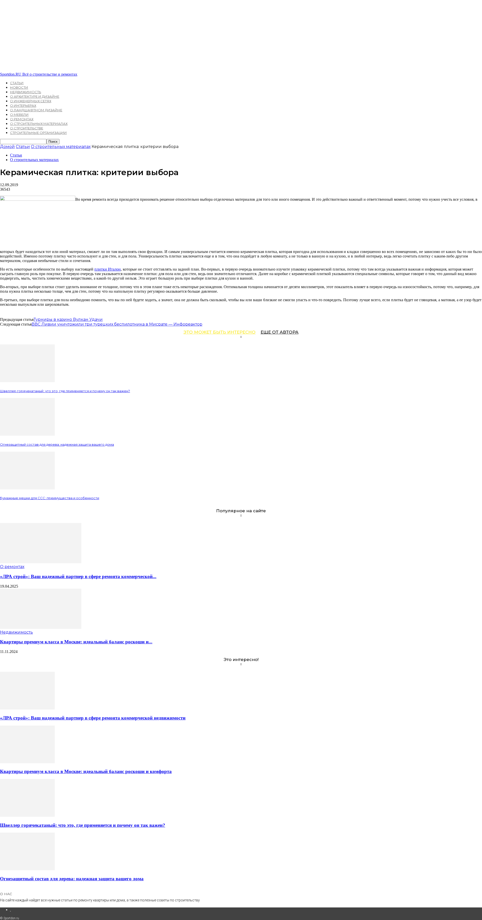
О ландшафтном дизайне (36, 110)
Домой (7, 146)
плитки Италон (107, 269)
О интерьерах (23, 106)
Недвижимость (25, 92)
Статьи (17, 83)
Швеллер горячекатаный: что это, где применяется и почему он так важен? (65, 391)
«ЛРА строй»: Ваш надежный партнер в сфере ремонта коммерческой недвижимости (93, 718)
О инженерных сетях (30, 101)
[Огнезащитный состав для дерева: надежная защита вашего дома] (27, 434)
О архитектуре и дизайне (34, 96)
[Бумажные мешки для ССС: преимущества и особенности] (27, 488)
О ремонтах (21, 119)
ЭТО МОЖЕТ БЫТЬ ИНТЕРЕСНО (220, 332)
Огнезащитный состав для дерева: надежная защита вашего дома (57, 444)
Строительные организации (38, 133)
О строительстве (26, 128)
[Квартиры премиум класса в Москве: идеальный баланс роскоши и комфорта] (40, 627)
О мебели (19, 115)
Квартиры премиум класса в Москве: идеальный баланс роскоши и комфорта (86, 771)
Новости (19, 87)
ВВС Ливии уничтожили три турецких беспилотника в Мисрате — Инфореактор (117, 324)
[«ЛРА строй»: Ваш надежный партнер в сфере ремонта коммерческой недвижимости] (40, 562)
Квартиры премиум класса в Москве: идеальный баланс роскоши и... (76, 641)
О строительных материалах (39, 124)
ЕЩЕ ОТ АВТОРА (279, 332)
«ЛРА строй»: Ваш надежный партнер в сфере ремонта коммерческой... (78, 576)
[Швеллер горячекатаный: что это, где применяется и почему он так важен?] (27, 381)
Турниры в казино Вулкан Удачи (68, 319)
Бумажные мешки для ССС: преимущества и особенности (49, 498)
